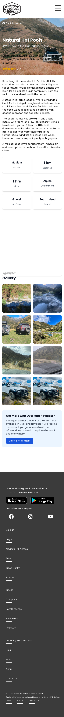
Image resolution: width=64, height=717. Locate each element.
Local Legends (14, 609)
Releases (11, 628)
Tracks (9, 590)
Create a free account (19, 440)
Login (9, 539)
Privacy (20, 700)
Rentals (10, 577)
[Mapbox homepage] (9, 273)
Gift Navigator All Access (19, 640)
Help (8, 659)
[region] (32, 247)
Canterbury (32, 46)
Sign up (10, 530)
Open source (34, 700)
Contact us (11, 678)
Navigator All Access (17, 549)
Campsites (11, 599)
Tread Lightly (13, 568)
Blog (8, 650)
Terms (8, 700)
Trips (8, 558)
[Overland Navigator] (8, 9)
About (9, 669)
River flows (12, 618)
